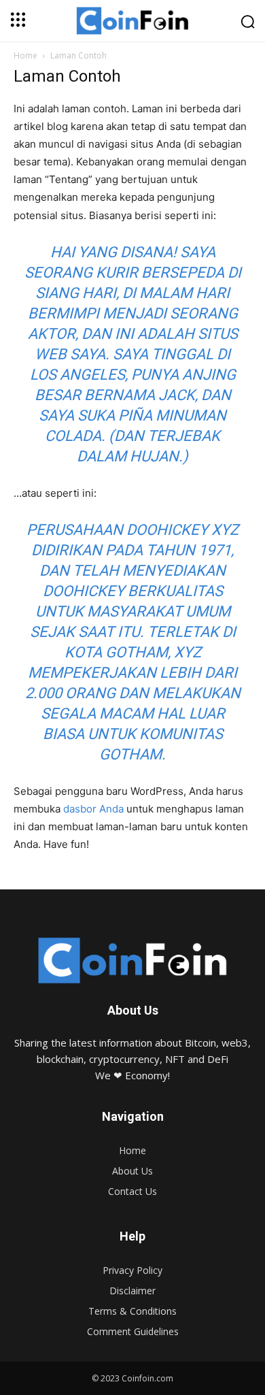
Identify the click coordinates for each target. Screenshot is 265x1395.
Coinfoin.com (147, 1378)
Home (25, 55)
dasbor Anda (93, 808)
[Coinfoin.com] (132, 960)
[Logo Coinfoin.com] (132, 21)
